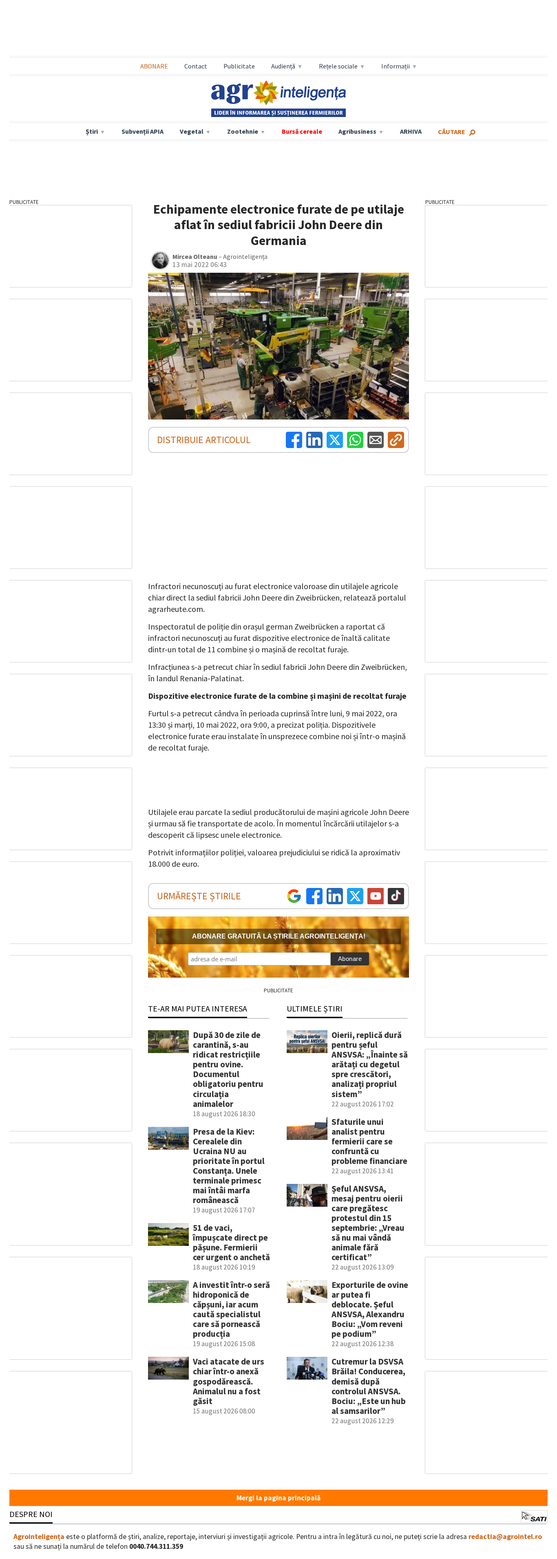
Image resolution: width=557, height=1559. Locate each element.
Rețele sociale (338, 66)
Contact (195, 66)
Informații (395, 66)
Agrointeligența (38, 1536)
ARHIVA (411, 131)
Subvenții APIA (143, 131)
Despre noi (31, 1514)
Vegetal (191, 131)
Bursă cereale (302, 131)
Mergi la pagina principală (278, 1497)
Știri (92, 131)
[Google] (294, 896)
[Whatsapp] (355, 440)
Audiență (283, 66)
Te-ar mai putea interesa (197, 1008)
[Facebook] (294, 440)
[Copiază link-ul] (396, 440)
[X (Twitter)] (335, 440)
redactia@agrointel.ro (505, 1536)
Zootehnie (242, 131)
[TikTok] (396, 896)
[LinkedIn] (314, 440)
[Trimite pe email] (375, 440)
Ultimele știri (315, 1008)
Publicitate (239, 66)
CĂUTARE (451, 132)
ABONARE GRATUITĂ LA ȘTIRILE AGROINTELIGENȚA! (278, 936)
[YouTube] (375, 896)
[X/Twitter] (355, 896)
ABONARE (154, 66)
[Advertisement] (278, 29)
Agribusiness (357, 131)
